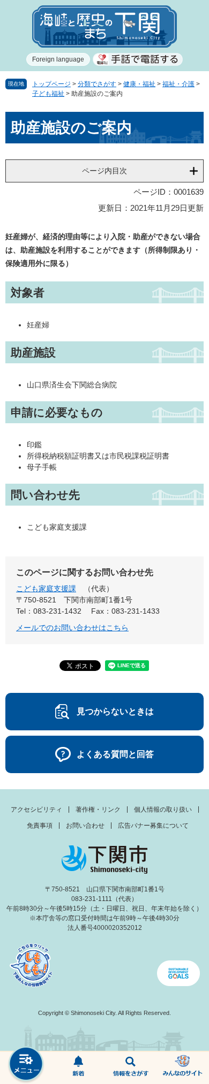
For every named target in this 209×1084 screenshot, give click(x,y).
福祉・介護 (178, 84)
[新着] (79, 1068)
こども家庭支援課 (46, 588)
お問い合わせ (85, 825)
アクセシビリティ (36, 809)
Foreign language (58, 59)
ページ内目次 (104, 170)
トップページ (51, 84)
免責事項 (40, 825)
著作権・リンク (98, 809)
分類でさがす (97, 84)
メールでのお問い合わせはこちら (72, 627)
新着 (79, 1068)
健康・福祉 (139, 84)
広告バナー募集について (153, 825)
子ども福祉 (48, 93)
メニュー (26, 1065)
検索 (130, 1068)
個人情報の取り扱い (163, 809)
